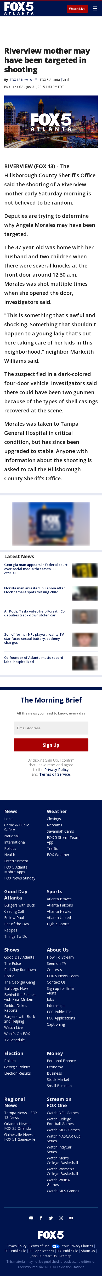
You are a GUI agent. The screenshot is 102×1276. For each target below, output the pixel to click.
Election (13, 1053)
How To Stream (60, 957)
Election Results (17, 1073)
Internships (56, 1005)
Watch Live (77, 9)
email (71, 1218)
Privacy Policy (56, 769)
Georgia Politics (17, 1066)
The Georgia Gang (19, 982)
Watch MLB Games (63, 1129)
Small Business (59, 1085)
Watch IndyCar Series (59, 1149)
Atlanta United (59, 917)
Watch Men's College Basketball (62, 1160)
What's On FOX (17, 1033)
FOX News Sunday (19, 878)
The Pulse (12, 963)
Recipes (10, 930)
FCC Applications (61, 1018)
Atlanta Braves (59, 898)
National (11, 835)
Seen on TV (56, 963)
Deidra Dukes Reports (15, 1008)
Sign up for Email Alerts (61, 991)
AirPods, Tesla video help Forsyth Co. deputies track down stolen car (34, 613)
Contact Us (56, 982)
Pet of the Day (16, 923)
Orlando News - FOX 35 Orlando (17, 1126)
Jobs (50, 999)
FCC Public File (59, 1011)
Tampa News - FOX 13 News (20, 1115)
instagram (61, 1218)
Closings (54, 818)
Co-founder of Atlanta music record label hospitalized (33, 659)
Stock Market (58, 1079)
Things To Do (15, 936)
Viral (66, 80)
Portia (9, 975)
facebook (41, 1218)
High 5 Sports (58, 923)
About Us (58, 950)
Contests (54, 969)
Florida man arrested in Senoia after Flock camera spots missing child (34, 590)
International (15, 842)
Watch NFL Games (63, 1112)
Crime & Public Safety (16, 827)
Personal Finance (61, 1060)
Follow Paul (14, 917)
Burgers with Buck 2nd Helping (19, 1019)
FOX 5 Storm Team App (63, 840)
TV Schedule (14, 1039)
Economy (55, 1066)
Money (55, 1053)
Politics (10, 848)
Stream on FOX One (59, 1102)
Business (54, 1073)
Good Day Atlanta (15, 894)
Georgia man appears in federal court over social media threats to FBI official (35, 568)
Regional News (14, 1102)
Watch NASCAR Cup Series (64, 1138)
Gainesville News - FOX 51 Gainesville (19, 1137)
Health (9, 854)
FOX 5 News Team (63, 975)
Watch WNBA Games (58, 1182)
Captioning (56, 1024)
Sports (54, 891)
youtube (31, 1218)
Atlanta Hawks (59, 911)
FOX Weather (58, 854)
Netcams (54, 824)
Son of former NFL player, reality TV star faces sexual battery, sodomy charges (34, 638)
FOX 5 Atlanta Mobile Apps (15, 869)
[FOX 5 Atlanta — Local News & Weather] (19, 8)
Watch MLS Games (63, 1190)
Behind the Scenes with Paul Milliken (20, 997)
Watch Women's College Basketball (62, 1171)
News (10, 811)
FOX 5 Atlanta (50, 80)
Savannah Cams (60, 831)
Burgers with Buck (19, 905)
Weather (57, 811)
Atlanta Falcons (60, 905)
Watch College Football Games (60, 1121)
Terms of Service (54, 774)
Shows (11, 950)
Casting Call (14, 911)
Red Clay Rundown (20, 969)
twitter (51, 1218)
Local (8, 818)
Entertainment (16, 860)
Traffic (52, 848)
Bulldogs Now (16, 988)
